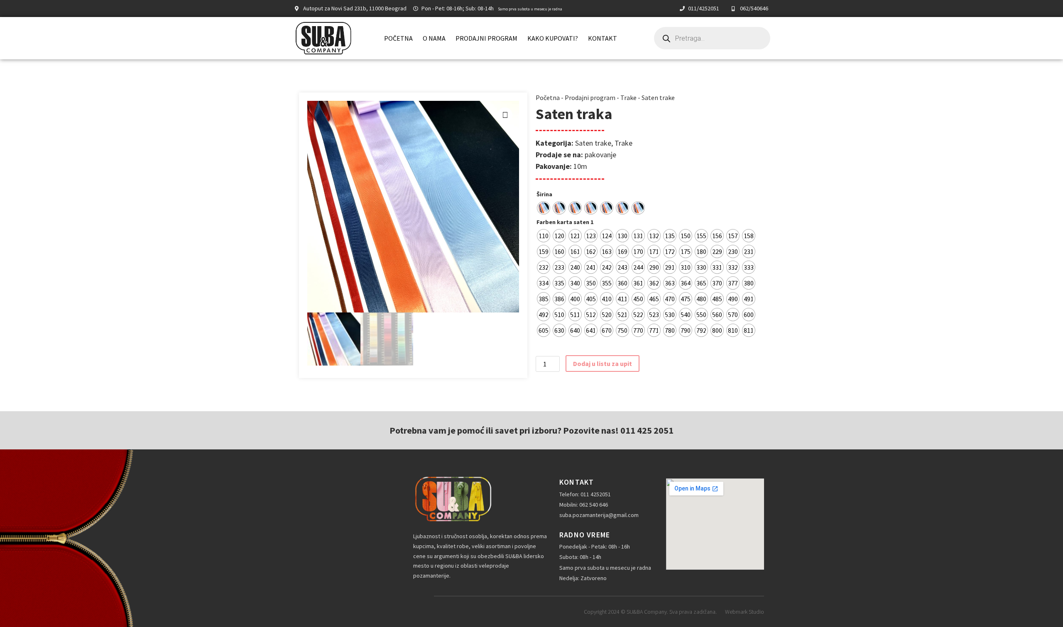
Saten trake (658, 97)
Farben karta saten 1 (565, 222)
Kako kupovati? (552, 38)
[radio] (543, 208)
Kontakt (602, 38)
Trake (628, 97)
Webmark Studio (744, 611)
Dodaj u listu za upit (602, 363)
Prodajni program (486, 38)
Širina (544, 194)
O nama (434, 38)
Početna (398, 38)
